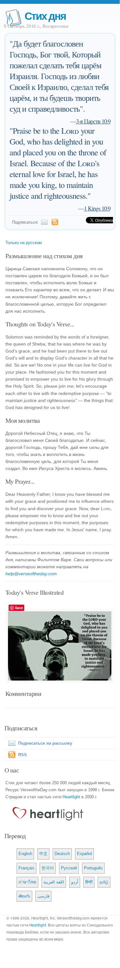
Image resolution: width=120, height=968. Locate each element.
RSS (22, 754)
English (25, 853)
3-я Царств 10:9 (93, 121)
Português (93, 868)
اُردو (74, 882)
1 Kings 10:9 (97, 208)
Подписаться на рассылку (45, 743)
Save (19, 607)
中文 (43, 853)
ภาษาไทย (27, 882)
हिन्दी (89, 882)
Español (84, 853)
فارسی (43, 896)
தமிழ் (104, 882)
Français (26, 868)
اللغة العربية (53, 882)
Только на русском (23, 242)
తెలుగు (24, 896)
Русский (69, 868)
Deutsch (62, 853)
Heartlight (71, 796)
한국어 (47, 868)
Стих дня (45, 15)
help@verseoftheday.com (31, 573)
